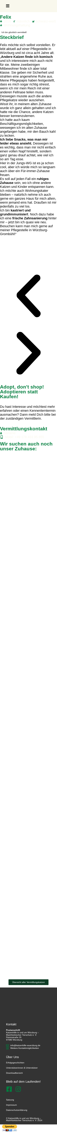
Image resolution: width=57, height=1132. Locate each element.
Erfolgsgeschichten (15, 1062)
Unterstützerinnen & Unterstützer (22, 1068)
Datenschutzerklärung (16, 1110)
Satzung (10, 1100)
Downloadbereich (14, 1073)
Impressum (11, 1105)
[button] (8, 6)
